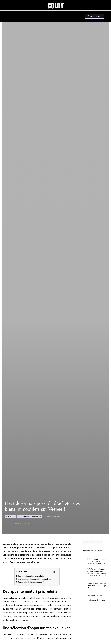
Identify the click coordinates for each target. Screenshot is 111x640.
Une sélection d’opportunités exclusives (34, 579)
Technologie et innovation (29, 516)
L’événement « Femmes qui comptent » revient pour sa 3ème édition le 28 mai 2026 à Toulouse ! (96, 573)
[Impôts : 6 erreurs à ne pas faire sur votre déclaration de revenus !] (82, 598)
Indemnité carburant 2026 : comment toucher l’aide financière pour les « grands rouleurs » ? (97, 560)
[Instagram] (5, 13)
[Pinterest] (15, 13)
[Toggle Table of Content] (53, 572)
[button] (23, 14)
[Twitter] (101, 542)
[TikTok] (11, 19)
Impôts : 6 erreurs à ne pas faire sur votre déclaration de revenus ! (96, 598)
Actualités (10, 516)
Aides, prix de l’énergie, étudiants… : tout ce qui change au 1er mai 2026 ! (96, 586)
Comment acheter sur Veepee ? (31, 582)
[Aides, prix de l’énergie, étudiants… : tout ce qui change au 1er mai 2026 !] (82, 586)
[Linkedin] (10, 13)
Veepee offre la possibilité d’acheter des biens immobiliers (32, 601)
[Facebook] (84, 542)
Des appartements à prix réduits (31, 576)
